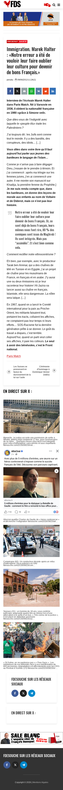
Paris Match (14, 356)
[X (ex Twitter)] (23, 693)
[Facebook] (14, 693)
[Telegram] (31, 693)
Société (23, 41)
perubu (10, 80)
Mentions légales (40, 782)
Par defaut (12, 41)
